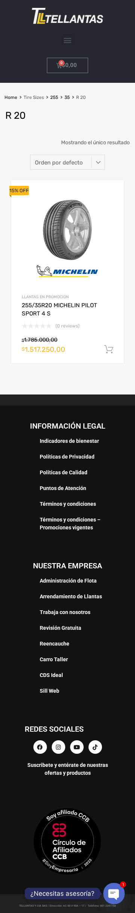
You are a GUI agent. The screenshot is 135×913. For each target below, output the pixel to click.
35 (67, 97)
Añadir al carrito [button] (108, 349)
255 (54, 97)
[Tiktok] (95, 747)
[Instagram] (58, 747)
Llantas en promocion (45, 296)
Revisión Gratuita (60, 628)
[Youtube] (77, 747)
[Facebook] (40, 747)
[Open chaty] (114, 893)
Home (10, 97)
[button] (68, 40)
